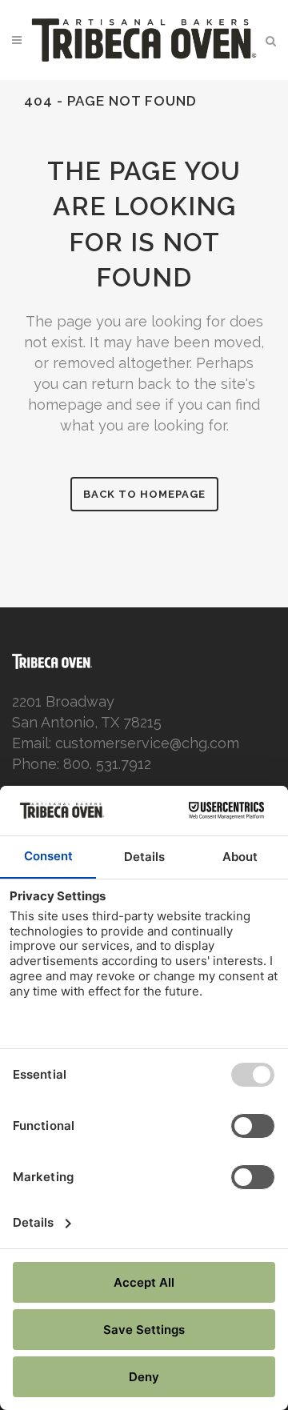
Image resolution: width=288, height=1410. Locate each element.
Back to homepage (144, 494)
